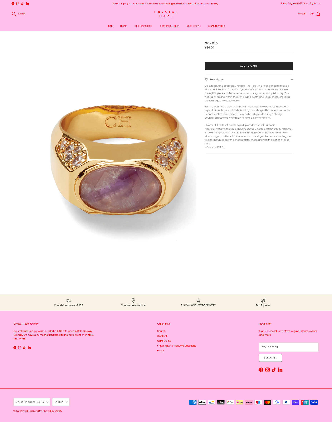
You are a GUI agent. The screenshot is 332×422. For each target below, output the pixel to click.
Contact (162, 336)
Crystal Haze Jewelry (31, 410)
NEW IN (123, 26)
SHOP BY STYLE (194, 26)
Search (161, 331)
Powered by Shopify (52, 410)
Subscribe (270, 357)
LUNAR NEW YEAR (216, 26)
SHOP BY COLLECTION (169, 26)
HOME (110, 26)
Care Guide (164, 340)
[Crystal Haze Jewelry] (166, 14)
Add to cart (248, 65)
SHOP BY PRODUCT (143, 26)
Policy (160, 350)
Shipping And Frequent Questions (176, 345)
